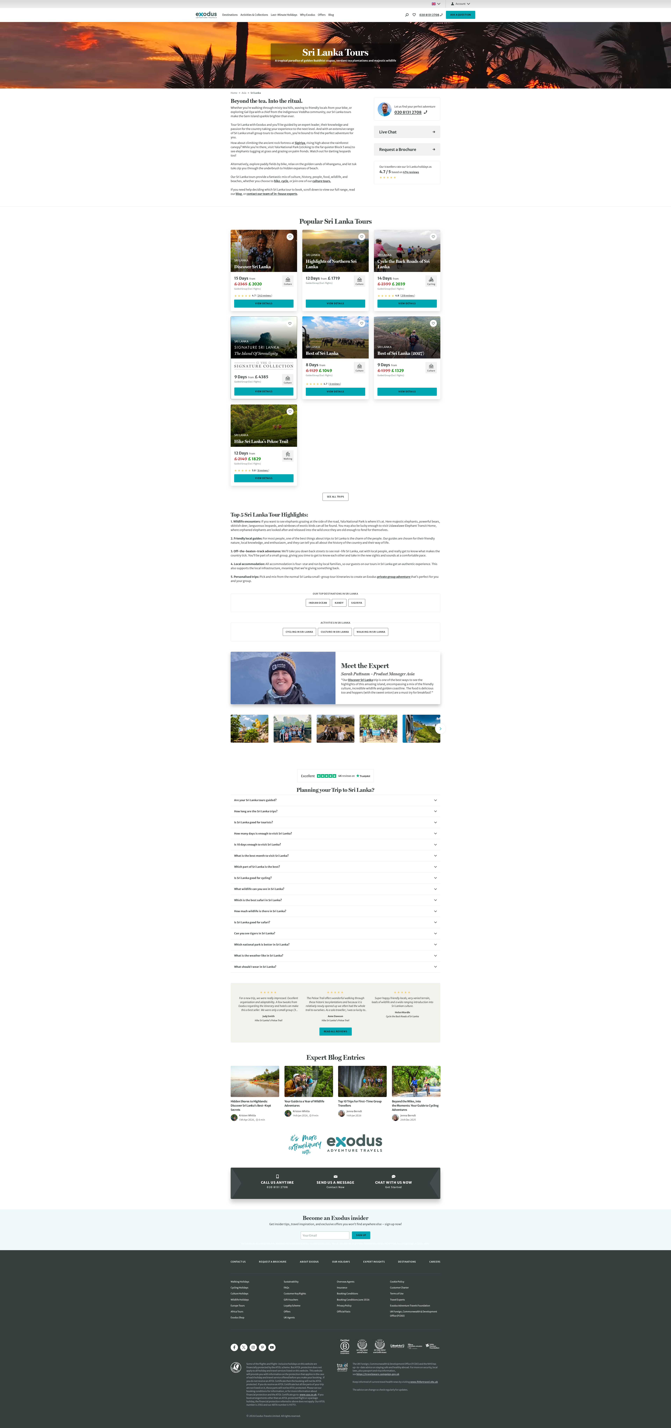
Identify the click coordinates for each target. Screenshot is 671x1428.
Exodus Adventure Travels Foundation (410, 1305)
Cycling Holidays (239, 1287)
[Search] (407, 15)
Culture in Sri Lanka (335, 631)
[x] (243, 1347)
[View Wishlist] (415, 15)
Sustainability (291, 1281)
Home (234, 92)
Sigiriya (300, 143)
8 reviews (263, 470)
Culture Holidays (239, 1293)
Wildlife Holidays (240, 1299)
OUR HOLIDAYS (341, 1261)
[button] (335, 800)
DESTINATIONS (407, 1261)
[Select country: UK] (436, 4)
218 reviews (407, 295)
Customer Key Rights (295, 1293)
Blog (331, 14)
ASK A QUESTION (460, 14)
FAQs (286, 1287)
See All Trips (335, 496)
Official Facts (343, 1311)
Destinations (230, 14)
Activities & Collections (254, 14)
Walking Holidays (240, 1281)
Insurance (342, 1287)
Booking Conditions (347, 1293)
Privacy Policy (408, 1243)
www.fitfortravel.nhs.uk (424, 1381)
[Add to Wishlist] (290, 236)
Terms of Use (396, 1293)
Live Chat (388, 132)
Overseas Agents (345, 1281)
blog (239, 194)
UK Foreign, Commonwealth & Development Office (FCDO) (413, 1313)
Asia (244, 92)
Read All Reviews (335, 1031)
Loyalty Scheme (292, 1305)
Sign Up (361, 1235)
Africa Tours (237, 1311)
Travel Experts (397, 1299)
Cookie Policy (397, 1281)
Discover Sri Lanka (360, 680)
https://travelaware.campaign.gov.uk (377, 1374)
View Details (264, 303)
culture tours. (321, 181)
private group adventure (394, 576)
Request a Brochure (397, 149)
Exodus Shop (237, 1317)
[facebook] (234, 1347)
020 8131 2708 (429, 15)
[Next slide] (440, 728)
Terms (420, 1243)
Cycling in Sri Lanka (299, 631)
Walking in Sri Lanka (371, 631)
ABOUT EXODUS (309, 1261)
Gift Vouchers (291, 1299)
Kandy (339, 602)
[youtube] (272, 1347)
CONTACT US (238, 1261)
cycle (284, 181)
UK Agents (289, 1317)
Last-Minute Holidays (284, 14)
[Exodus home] (206, 15)
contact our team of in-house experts (272, 194)
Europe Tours (238, 1305)
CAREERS (434, 1261)
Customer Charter (399, 1287)
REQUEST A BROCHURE (273, 1261)
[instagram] (253, 1347)
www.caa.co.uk (308, 1394)
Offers (322, 14)
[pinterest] (262, 1347)
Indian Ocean (318, 602)
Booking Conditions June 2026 (353, 1299)
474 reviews (411, 172)
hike (277, 181)
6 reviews (334, 383)
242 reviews (264, 295)
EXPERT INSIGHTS (374, 1261)
